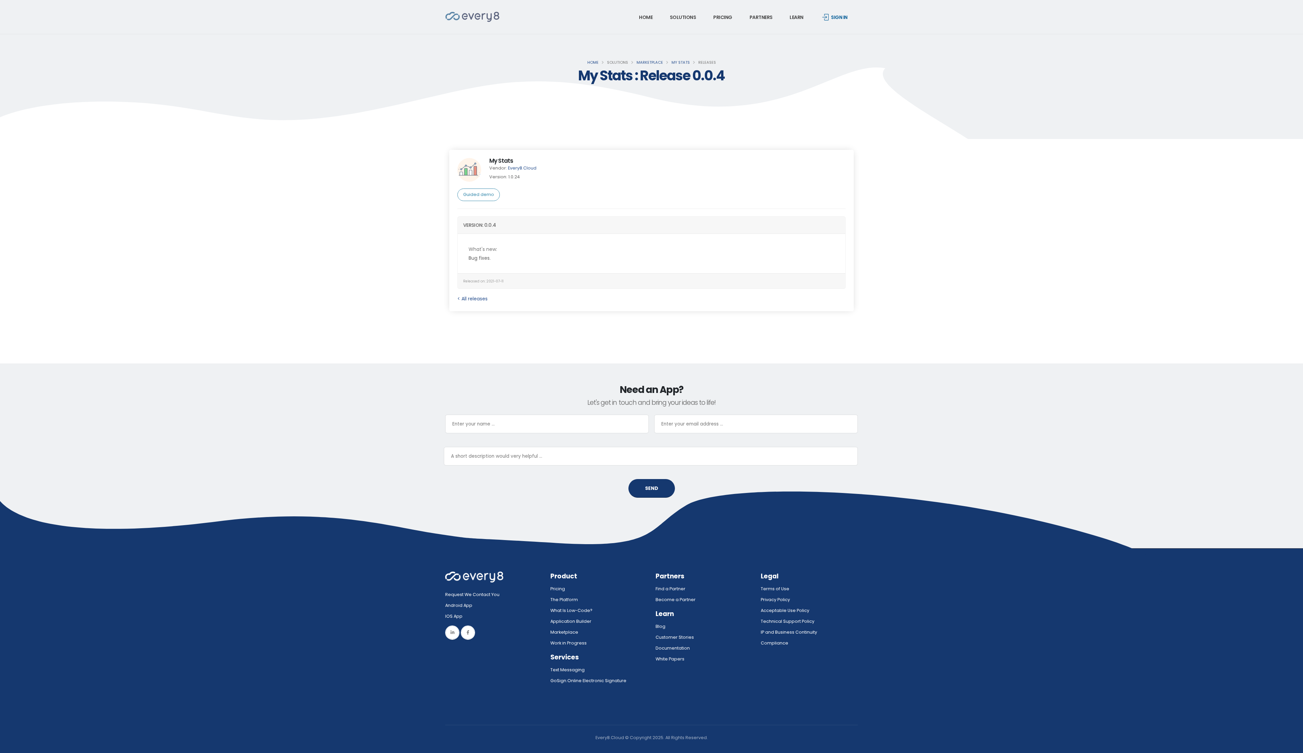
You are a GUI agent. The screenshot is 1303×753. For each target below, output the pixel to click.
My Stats (681, 62)
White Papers (670, 659)
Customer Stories (675, 637)
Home (646, 17)
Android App (458, 605)
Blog (660, 626)
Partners (761, 17)
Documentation (673, 648)
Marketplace (650, 62)
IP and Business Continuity (789, 632)
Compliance (774, 643)
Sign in (839, 17)
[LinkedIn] (452, 632)
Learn (797, 17)
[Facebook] (467, 632)
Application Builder (570, 621)
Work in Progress (568, 643)
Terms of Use (775, 589)
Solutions (683, 17)
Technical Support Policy (787, 621)
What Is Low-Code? (571, 610)
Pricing (722, 17)
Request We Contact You (472, 594)
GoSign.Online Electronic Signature (588, 680)
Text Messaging (567, 670)
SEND (651, 488)
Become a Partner (676, 599)
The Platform (564, 599)
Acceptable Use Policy (785, 610)
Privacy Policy (775, 599)
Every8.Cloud (522, 168)
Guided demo (478, 194)
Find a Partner (670, 589)
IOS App (455, 616)
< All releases (472, 298)
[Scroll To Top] (1291, 745)
